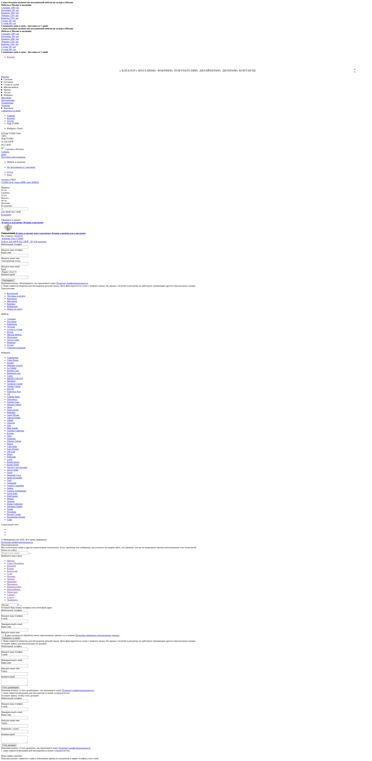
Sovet (9, 472)
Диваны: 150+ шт (9, 15)
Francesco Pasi (14, 391)
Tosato (10, 509)
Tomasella (11, 483)
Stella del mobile (14, 478)
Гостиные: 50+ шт (10, 10)
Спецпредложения (16, 347)
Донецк (11, 579)
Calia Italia (12, 446)
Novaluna (11, 512)
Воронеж (11, 566)
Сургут (10, 597)
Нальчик (11, 576)
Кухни (10, 332)
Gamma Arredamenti (16, 491)
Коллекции (12, 293)
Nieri (9, 436)
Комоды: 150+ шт (9, 18)
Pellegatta (11, 457)
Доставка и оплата (16, 296)
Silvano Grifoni (14, 404)
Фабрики (165, 70)
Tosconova (12, 399)
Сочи (9, 574)
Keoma (10, 433)
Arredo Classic (14, 386)
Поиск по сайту (15, 309)
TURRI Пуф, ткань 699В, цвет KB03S (20, 182)
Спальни (8, 79)
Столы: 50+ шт (8, 20)
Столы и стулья (11, 84)
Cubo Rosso (12, 360)
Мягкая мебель (11, 87)
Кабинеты (12, 324)
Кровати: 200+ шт (10, 13)
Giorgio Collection (15, 431)
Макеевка (12, 581)
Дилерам (229, 70)
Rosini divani (13, 462)
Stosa (9, 407)
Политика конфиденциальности (17, 542)
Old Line (11, 451)
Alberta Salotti (13, 417)
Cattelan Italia (13, 397)
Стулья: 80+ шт (8, 23)
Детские (11, 327)
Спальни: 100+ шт (10, 7)
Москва (11, 560)
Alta (9, 425)
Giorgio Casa (13, 402)
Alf (8, 394)
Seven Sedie (12, 470)
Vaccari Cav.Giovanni (17, 467)
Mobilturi (11, 381)
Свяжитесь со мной (10, 110)
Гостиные (8, 82)
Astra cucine (12, 410)
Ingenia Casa (13, 370)
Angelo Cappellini (15, 485)
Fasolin (10, 363)
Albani (10, 420)
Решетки (11, 342)
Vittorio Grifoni (14, 441)
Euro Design (13, 449)
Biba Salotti (12, 428)
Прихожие (12, 337)
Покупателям (185, 70)
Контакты (247, 70)
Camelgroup (12, 357)
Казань (10, 568)
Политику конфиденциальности (72, 283)
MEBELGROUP (15, 378)
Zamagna (11, 438)
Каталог (11, 57)
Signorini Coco (14, 475)
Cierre (10, 376)
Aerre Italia (12, 493)
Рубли (10, 172)
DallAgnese (12, 496)
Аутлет (7, 92)
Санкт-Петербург (15, 563)
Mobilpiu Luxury (15, 365)
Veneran (11, 501)
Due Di (10, 389)
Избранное (12, 306)
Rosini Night (13, 464)
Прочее (7, 90)
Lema (9, 459)
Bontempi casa (13, 373)
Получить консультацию (13, 157)
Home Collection (15, 504)
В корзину (6, 214)
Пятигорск (12, 592)
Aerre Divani (13, 415)
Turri (9, 480)
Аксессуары (13, 340)
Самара (10, 594)
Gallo (9, 519)
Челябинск (12, 600)
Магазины (146, 70)
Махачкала (12, 584)
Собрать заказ (5, 153)
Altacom (11, 423)
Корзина (11, 304)
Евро (9, 175)
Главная (11, 115)
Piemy (10, 454)
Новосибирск (13, 589)
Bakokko (11, 412)
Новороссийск (14, 587)
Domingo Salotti (14, 506)
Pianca (10, 444)
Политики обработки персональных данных (97, 635)
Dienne (10, 498)
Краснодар (12, 571)
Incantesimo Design (16, 517)
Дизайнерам (210, 70)
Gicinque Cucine (15, 383)
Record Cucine (14, 514)
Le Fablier (11, 368)
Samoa (10, 488)
